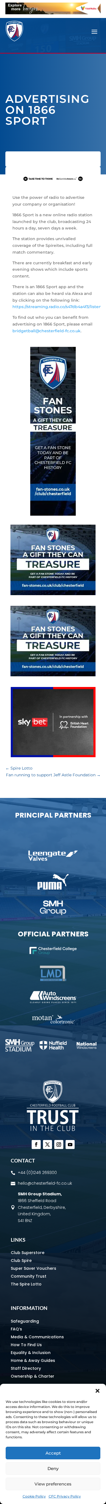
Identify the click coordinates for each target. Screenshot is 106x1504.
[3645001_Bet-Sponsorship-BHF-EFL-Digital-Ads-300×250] (53, 755)
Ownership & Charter (32, 1376)
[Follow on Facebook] (36, 1144)
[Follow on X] (47, 1144)
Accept (53, 1453)
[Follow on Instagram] (58, 1144)
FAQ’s (16, 1329)
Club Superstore (27, 1252)
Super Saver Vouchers (33, 1268)
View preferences (53, 1484)
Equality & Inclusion (31, 1352)
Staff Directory (26, 1368)
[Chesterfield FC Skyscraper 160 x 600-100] (53, 514)
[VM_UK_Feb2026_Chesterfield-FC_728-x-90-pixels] (53, 12)
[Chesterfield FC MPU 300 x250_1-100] (53, 593)
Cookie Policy (34, 1496)
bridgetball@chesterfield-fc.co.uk (46, 330)
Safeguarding (25, 1321)
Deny (53, 1468)
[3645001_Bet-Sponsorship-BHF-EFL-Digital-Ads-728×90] (53, 182)
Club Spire (21, 1260)
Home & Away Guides (33, 1360)
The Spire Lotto (26, 1284)
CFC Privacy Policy (65, 1496)
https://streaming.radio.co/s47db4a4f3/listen (56, 306)
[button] (97, 1391)
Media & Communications (37, 1337)
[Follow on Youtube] (70, 1144)
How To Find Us (26, 1345)
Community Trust (28, 1276)
